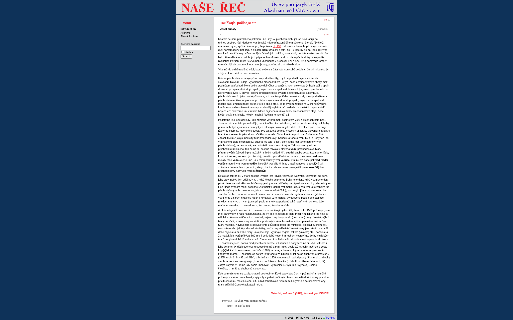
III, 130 (277, 46)
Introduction (188, 28)
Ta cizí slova (242, 305)
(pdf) (326, 34)
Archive (185, 32)
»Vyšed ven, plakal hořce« (250, 300)
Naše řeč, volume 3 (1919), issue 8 (292, 293)
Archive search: (190, 44)
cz (329, 19)
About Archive (189, 36)
